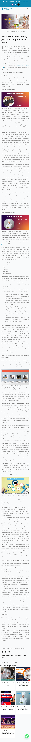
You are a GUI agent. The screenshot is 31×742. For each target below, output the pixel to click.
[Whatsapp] (27, 736)
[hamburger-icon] (27, 9)
